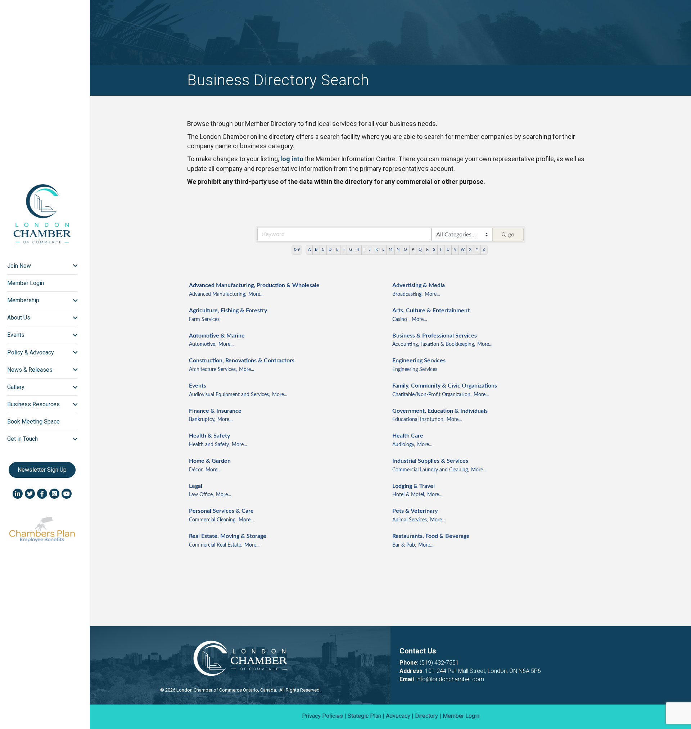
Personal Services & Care (221, 511)
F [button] (344, 250)
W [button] (463, 250)
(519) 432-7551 (439, 662)
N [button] (398, 250)
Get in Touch (22, 438)
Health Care (407, 436)
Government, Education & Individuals (440, 411)
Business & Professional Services (434, 336)
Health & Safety (209, 436)
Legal (195, 486)
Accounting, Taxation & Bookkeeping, (433, 344)
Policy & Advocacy (30, 352)
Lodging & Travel (413, 486)
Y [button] (477, 250)
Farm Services (204, 319)
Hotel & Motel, (408, 494)
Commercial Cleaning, (212, 519)
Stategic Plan (364, 715)
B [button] (316, 250)
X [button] (470, 250)
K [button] (376, 250)
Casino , (401, 319)
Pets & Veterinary (415, 511)
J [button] (370, 250)
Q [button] (420, 250)
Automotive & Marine (217, 336)
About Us (18, 317)
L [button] (383, 250)
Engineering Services (419, 360)
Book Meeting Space (33, 421)
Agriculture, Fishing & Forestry (228, 310)
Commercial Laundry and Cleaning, (430, 469)
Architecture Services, (213, 369)
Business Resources (33, 404)
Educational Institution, (418, 419)
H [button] (357, 250)
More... (255, 294)
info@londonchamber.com (450, 679)
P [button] (413, 250)
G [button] (350, 250)
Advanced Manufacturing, (217, 294)
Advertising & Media (418, 285)
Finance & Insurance (215, 411)
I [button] (364, 250)
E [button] (337, 250)
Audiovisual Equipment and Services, (229, 394)
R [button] (427, 250)
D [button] (330, 250)
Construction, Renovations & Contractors (241, 360)
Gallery (15, 387)
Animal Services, (410, 519)
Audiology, (403, 444)
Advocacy (398, 715)
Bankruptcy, (202, 419)
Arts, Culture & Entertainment (431, 310)
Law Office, (201, 494)
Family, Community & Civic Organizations (444, 386)
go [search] (511, 234)
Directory (426, 715)
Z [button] (484, 250)
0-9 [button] (297, 250)
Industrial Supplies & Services (430, 461)
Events (197, 386)
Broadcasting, (407, 294)
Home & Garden (210, 461)
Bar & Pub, (404, 545)
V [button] (455, 250)
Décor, (196, 469)
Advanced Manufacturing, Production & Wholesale (254, 285)
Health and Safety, (209, 444)
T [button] (440, 250)
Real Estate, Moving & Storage (227, 536)
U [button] (448, 250)
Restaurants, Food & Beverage (431, 536)
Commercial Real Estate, (215, 545)
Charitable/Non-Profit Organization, (431, 394)
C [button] (323, 250)
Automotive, (202, 344)
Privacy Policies (322, 715)
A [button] (309, 250)
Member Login (25, 283)
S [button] (434, 250)
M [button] (390, 250)
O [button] (405, 250)
